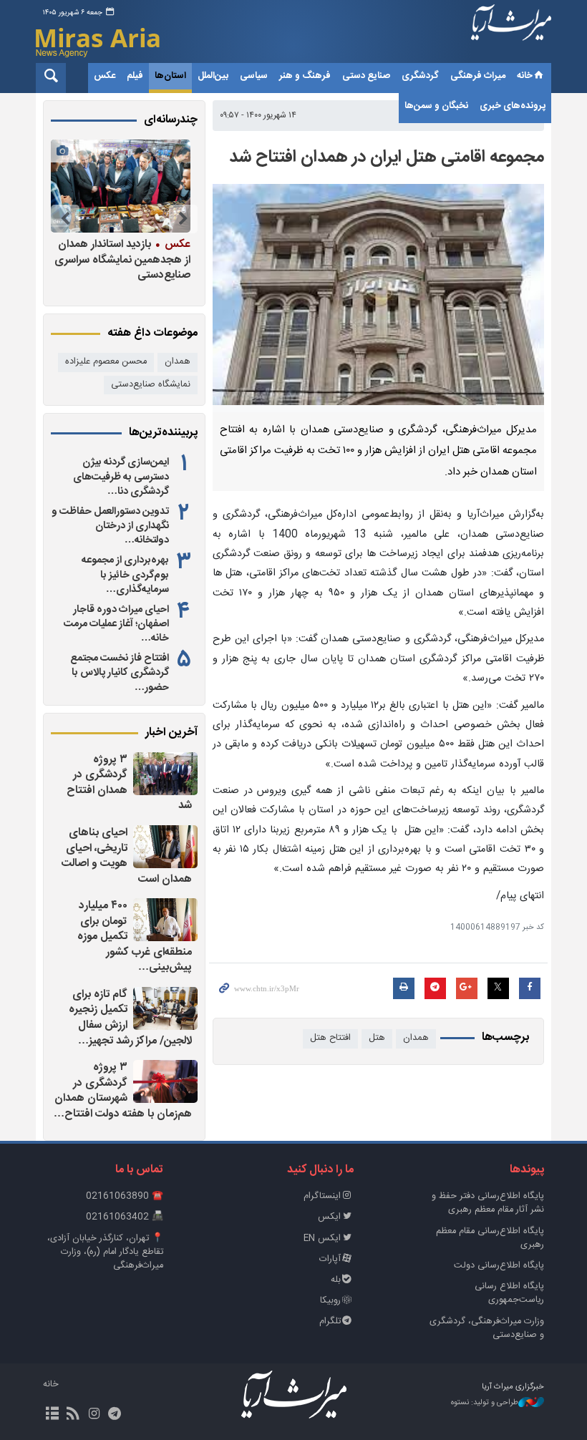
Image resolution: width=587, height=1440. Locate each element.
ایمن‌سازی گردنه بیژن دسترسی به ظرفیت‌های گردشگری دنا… (121, 477)
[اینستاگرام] (93, 1415)
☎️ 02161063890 (124, 1196)
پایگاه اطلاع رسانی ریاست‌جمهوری (509, 1293)
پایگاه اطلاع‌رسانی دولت (499, 1265)
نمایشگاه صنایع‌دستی (150, 384)
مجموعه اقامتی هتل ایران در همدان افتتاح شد (386, 157)
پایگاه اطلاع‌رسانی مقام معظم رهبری (490, 1238)
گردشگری (420, 76)
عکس (104, 76)
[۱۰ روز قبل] (120, 186)
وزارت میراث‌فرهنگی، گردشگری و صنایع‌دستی (487, 1328)
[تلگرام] (115, 1415)
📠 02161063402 (124, 1217)
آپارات (330, 1259)
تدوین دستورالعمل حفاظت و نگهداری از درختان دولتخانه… (110, 526)
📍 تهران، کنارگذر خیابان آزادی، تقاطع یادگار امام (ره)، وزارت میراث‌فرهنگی (105, 1252)
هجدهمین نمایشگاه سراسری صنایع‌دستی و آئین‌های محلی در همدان (125, 259)
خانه (525, 76)
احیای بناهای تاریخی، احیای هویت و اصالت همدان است (127, 856)
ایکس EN (322, 1238)
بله (336, 1280)
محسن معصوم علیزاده (106, 361)
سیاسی (254, 76)
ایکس (329, 1217)
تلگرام (330, 1321)
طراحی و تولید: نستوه (484, 1403)
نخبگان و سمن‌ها (436, 106)
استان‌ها (170, 76)
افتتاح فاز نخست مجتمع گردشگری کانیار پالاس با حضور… (119, 673)
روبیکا (330, 1300)
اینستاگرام (322, 1196)
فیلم (135, 76)
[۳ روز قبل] (165, 1081)
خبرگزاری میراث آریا (511, 33)
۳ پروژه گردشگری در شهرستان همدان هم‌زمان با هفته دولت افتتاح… (123, 1091)
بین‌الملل (213, 76)
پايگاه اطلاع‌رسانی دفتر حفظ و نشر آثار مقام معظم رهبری (488, 1203)
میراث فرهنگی (477, 76)
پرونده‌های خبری (512, 106)
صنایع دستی (366, 76)
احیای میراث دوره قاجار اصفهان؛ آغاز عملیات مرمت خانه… (116, 624)
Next (65, 219)
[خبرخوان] (73, 1415)
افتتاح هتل (330, 1038)
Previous (183, 219)
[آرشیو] (52, 1415)
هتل (377, 1038)
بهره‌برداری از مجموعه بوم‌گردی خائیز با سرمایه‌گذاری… (125, 575)
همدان (416, 1038)
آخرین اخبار (171, 733)
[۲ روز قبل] (165, 773)
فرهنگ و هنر (305, 76)
